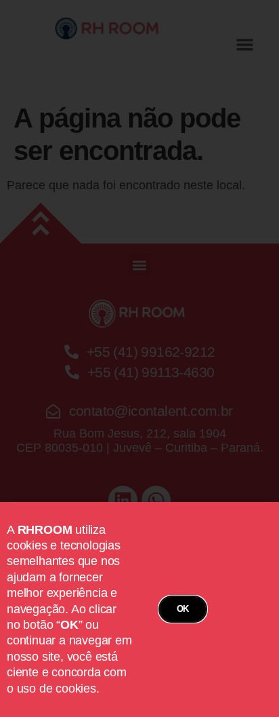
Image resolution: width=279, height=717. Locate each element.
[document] (139, 358)
